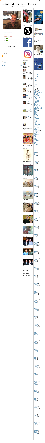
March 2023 (35, 196)
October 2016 (35, 284)
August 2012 (35, 341)
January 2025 (35, 171)
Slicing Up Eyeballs (36, 134)
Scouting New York (36, 130)
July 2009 (35, 383)
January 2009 (35, 390)
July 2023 (35, 192)
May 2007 (35, 413)
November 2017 (36, 269)
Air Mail (35, 73)
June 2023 (35, 193)
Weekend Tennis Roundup (29, 82)
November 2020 (36, 228)
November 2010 (36, 365)
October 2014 (35, 311)
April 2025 (35, 168)
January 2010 (35, 376)
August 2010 (35, 368)
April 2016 (35, 291)
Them (34, 141)
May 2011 (35, 358)
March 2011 (35, 360)
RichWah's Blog (36, 128)
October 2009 (35, 380)
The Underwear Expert (37, 144)
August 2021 (35, 218)
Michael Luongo (36, 114)
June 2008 (35, 398)
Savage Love (35, 129)
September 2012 (36, 340)
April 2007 (35, 414)
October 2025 (35, 161)
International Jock (36, 104)
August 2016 (35, 286)
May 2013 (35, 331)
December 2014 (36, 309)
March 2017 (35, 278)
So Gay (35, 135)
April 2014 (35, 318)
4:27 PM (5, 62)
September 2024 (36, 176)
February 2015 (36, 307)
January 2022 (35, 212)
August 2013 (35, 327)
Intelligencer (35, 103)
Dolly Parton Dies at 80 (29, 88)
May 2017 (35, 276)
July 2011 (35, 356)
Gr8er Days (35, 99)
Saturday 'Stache (5, 10)
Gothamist (35, 98)
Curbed (35, 87)
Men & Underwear (36, 112)
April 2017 (35, 277)
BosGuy (35, 81)
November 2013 (36, 324)
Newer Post (3, 65)
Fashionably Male (36, 93)
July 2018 (35, 260)
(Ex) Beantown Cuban (37, 78)
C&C (34, 86)
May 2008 (35, 399)
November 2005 (36, 433)
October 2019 (35, 243)
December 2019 (36, 241)
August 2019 (35, 245)
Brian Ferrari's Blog (36, 83)
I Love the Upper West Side (37, 102)
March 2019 (35, 251)
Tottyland (35, 142)
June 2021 (35, 220)
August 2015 (35, 300)
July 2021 (35, 219)
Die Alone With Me (36, 90)
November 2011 (36, 351)
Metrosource (35, 113)
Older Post (20, 65)
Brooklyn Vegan (36, 84)
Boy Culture (35, 82)
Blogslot (35, 80)
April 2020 (35, 236)
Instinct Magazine (36, 106)
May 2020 (35, 235)
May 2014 (35, 317)
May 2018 (35, 262)
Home (12, 65)
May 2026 (35, 153)
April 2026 (35, 154)
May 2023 (35, 194)
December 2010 (36, 364)
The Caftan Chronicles (37, 85)
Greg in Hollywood (36, 100)
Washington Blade (36, 145)
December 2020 (36, 227)
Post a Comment (4, 64)
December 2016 (36, 282)
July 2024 (35, 178)
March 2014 (35, 319)
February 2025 (36, 170)
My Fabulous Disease (37, 115)
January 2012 (35, 349)
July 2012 (35, 342)
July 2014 (35, 315)
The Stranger (35, 137)
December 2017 (36, 268)
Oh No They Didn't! (36, 118)
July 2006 (35, 424)
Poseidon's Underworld (37, 124)
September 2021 (36, 217)
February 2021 (36, 225)
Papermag (35, 121)
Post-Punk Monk (36, 125)
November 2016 (36, 283)
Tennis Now (35, 138)
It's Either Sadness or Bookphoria (38, 107)
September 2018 (36, 258)
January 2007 (35, 417)
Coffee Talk (27, 116)
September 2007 (36, 408)
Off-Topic (35, 117)
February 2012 (36, 348)
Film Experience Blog (36, 94)
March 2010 (35, 374)
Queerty (35, 126)
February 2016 (36, 293)
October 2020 (35, 229)
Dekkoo (35, 88)
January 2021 (35, 226)
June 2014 (35, 316)
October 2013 (35, 325)
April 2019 (35, 250)
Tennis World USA (36, 139)
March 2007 (35, 415)
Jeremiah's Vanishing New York (38, 108)
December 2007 (36, 405)
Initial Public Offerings (37, 105)
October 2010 (35, 366)
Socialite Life (35, 136)
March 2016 (35, 292)
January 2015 (35, 308)
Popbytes (35, 123)
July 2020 (35, 233)
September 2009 (36, 381)
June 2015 (35, 302)
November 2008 (36, 392)
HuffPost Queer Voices (37, 101)
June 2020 (35, 234)
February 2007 (36, 416)
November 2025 (36, 160)
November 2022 (36, 201)
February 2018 (36, 266)
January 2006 (35, 431)
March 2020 (35, 237)
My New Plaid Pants (36, 116)
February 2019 (36, 252)
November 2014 (36, 310)
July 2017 (35, 274)
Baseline (35, 77)
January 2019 (35, 253)
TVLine (35, 143)
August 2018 (35, 259)
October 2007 (35, 407)
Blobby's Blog (35, 79)
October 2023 (35, 188)
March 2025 (35, 169)
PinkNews (35, 122)
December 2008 (36, 391)
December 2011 (36, 350)
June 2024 (35, 179)
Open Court (35, 120)
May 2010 (35, 372)
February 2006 (36, 430)
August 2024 (35, 177)
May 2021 (35, 221)
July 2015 (35, 301)
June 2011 (35, 357)
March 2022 (35, 210)
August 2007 (35, 409)
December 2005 (36, 432)
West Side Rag (36, 146)
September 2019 (36, 244)
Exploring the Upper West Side (38, 92)
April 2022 (35, 209)
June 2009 (35, 384)
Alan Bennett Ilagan (36, 74)
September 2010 (36, 367)
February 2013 (36, 334)
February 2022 (36, 211)
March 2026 (35, 155)
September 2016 (36, 285)
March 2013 (35, 333)
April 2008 (35, 400)
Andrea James (36, 75)
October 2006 (35, 421)
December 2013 (36, 323)
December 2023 (36, 186)
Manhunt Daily (36, 110)
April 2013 (35, 332)
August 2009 (35, 382)
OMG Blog (35, 119)
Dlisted (35, 91)
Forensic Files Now (36, 95)
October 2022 (35, 202)
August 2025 (35, 163)
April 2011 (35, 359)
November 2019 (36, 242)
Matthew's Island (36, 111)
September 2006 (36, 422)
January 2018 (35, 267)
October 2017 (35, 270)
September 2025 (36, 162)
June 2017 (35, 275)
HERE (37, 41)
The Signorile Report (36, 132)
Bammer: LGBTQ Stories (37, 76)
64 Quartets (35, 133)
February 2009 (36, 389)
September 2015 (36, 299)
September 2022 (36, 203)
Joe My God (35, 109)
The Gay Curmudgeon (37, 97)
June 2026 (35, 152)
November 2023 (36, 187)
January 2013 (35, 335)
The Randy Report (36, 127)
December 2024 (36, 172)
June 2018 (35, 261)
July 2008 (35, 397)
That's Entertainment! (36, 140)
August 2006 (35, 423)
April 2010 (35, 373)
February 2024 (36, 184)
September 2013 (36, 326)
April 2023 (35, 195)
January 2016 (35, 294)
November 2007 (36, 406)
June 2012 (35, 343)
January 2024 (35, 185)
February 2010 (36, 375)
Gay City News (36, 96)
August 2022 (35, 204)
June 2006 (35, 425)
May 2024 (35, 180)
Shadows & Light (36, 131)
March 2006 (35, 429)
